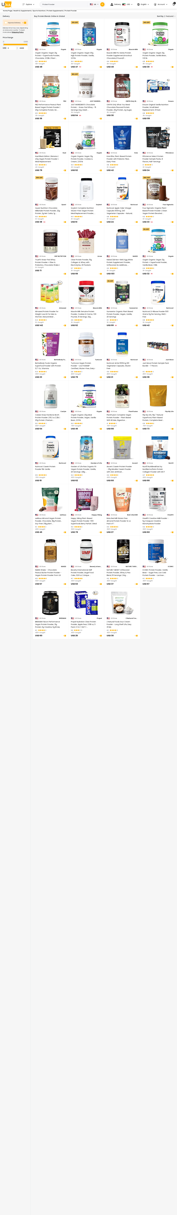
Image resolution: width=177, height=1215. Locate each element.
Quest (63, 205)
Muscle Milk (133, 49)
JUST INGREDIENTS (96, 101)
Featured (169, 16)
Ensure (171, 101)
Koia (136, 153)
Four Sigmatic (168, 205)
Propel (99, 618)
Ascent (135, 463)
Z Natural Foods (132, 618)
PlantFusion (133, 411)
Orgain (63, 49)
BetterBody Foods (60, 360)
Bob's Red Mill (132, 515)
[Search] (102, 4)
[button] (160, 4)
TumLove (98, 360)
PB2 (64, 101)
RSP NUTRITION (60, 256)
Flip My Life (169, 411)
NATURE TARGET (132, 567)
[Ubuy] (6, 4)
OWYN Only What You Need (132, 101)
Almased (62, 308)
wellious (63, 515)
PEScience (170, 153)
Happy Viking (97, 515)
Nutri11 (171, 463)
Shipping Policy (18, 32)
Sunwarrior (133, 308)
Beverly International (96, 567)
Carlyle (63, 411)
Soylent (99, 205)
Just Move (170, 360)
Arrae (100, 256)
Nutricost (134, 205)
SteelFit (170, 515)
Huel (64, 153)
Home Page (7, 11)
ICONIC (171, 567)
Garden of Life (96, 463)
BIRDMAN (62, 618)
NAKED (135, 256)
